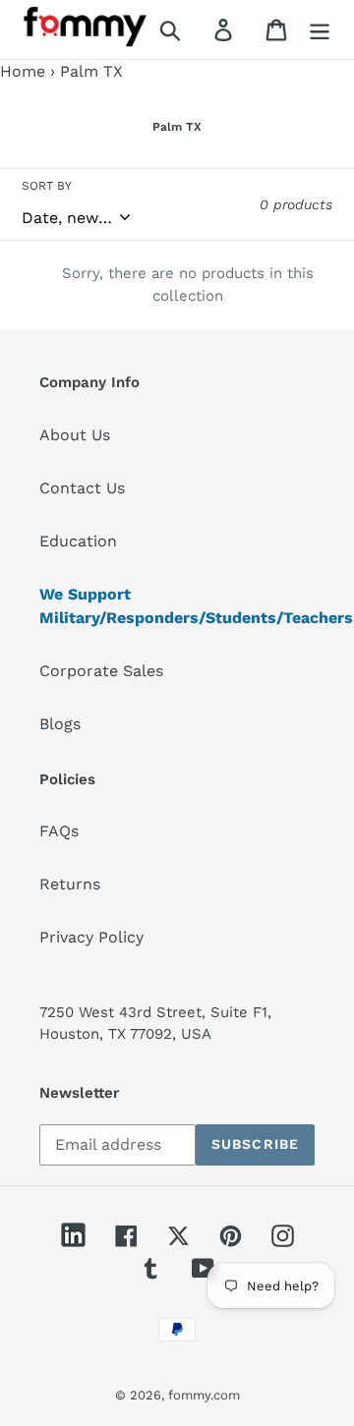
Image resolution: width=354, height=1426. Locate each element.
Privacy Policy (91, 937)
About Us (74, 435)
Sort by (47, 186)
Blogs (60, 723)
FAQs (59, 831)
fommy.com (204, 1395)
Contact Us (82, 488)
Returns (69, 884)
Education (78, 541)
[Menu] (319, 30)
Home (22, 71)
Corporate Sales (101, 670)
